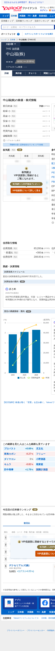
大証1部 (9, 44)
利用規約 (50, 630)
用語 (15, 106)
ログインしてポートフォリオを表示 (39, 34)
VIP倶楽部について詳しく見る (26, 190)
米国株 (22, 16)
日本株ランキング (24, 21)
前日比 (27, 523)
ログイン (44, 10)
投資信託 (43, 16)
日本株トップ (7, 21)
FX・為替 (32, 16)
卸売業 (15, 48)
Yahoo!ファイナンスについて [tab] (25, 618)
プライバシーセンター (36, 630)
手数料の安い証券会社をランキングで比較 (26, 145)
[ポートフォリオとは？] (18, 34)
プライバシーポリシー (15, 630)
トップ (5, 16)
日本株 (14, 16)
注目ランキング (42, 21)
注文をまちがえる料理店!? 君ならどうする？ (24, 2)
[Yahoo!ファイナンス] (20, 7)
